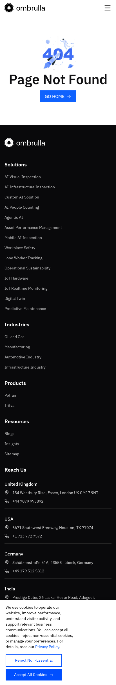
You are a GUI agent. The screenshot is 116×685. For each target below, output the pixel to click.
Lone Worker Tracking (23, 257)
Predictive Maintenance (25, 308)
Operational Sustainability (27, 268)
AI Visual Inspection (23, 176)
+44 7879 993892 (27, 501)
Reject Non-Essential (34, 660)
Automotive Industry (23, 357)
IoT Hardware (16, 278)
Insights (12, 443)
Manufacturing (17, 346)
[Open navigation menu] (103, 8)
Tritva (9, 405)
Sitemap (12, 453)
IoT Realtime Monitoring (26, 288)
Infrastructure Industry (25, 367)
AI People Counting (22, 207)
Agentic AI (14, 217)
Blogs (9, 433)
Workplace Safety (20, 247)
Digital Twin (15, 298)
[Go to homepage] (25, 7)
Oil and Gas (14, 336)
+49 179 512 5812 (28, 571)
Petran (10, 395)
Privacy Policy (47, 646)
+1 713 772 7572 (27, 536)
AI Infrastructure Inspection (30, 186)
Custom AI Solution (22, 197)
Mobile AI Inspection (23, 237)
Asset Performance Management (33, 227)
